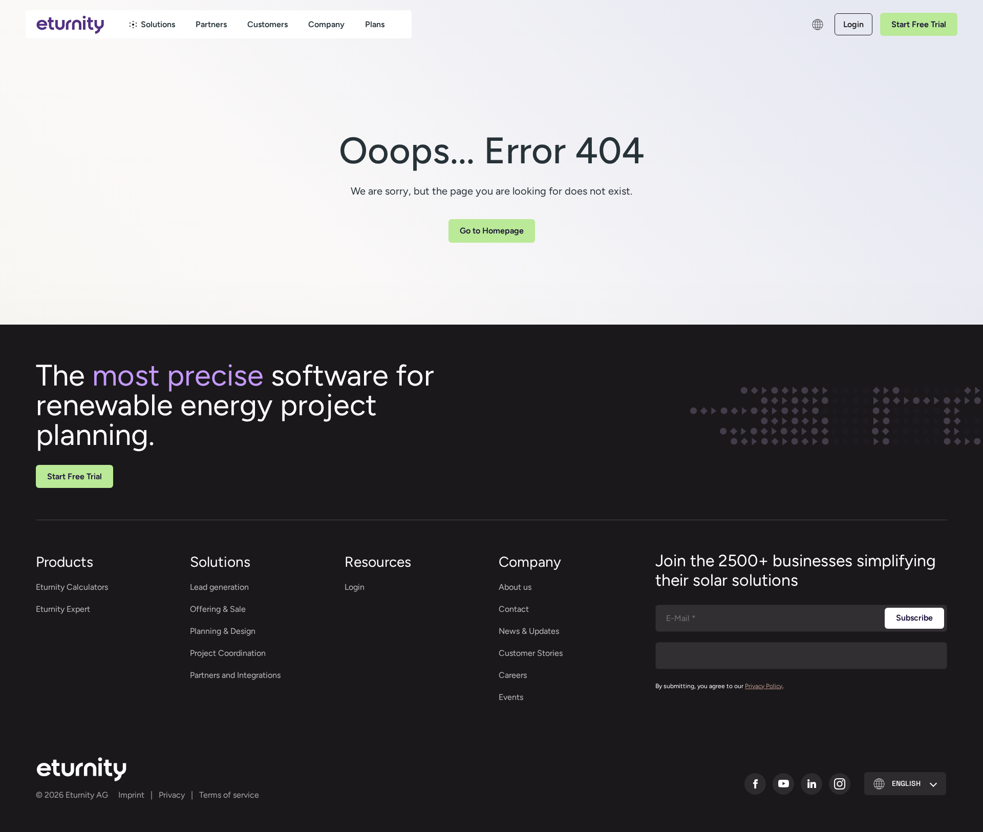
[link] (152, 24)
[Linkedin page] (811, 784)
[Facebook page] (755, 784)
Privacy (172, 795)
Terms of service (229, 795)
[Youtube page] (783, 784)
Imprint (131, 795)
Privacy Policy (763, 686)
